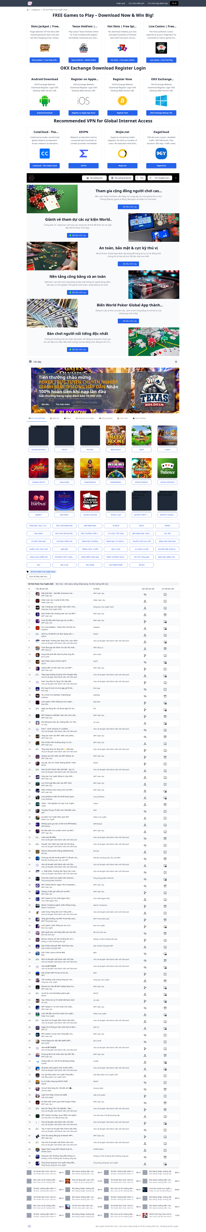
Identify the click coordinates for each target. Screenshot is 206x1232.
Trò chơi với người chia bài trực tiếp (65, 533)
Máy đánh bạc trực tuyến (143, 533)
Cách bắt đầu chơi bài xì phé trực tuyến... (57, 1013)
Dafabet (44, 629)
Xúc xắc (167, 533)
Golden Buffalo (38, 449)
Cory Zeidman (46, 799)
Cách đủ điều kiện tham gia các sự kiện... (57, 620)
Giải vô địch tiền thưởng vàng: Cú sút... (57, 742)
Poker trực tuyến (47, 819)
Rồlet (141, 525)
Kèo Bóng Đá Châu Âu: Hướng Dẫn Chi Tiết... (59, 722)
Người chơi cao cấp (142, 541)
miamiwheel (116, 482)
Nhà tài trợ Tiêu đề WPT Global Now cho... (58, 986)
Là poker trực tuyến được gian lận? (55, 817)
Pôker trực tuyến (90, 549)
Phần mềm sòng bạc (90, 557)
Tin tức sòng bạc (141, 557)
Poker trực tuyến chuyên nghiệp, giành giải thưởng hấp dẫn (74, 384)
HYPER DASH (46, 1151)
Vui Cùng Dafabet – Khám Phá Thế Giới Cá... (58, 627)
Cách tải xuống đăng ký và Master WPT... (57, 1135)
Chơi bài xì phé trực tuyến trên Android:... (58, 878)
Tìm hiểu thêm (58, 404)
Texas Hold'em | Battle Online (83, 26)
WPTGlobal (45, 826)
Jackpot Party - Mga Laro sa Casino (143, 515)
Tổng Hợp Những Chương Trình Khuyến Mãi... (59, 674)
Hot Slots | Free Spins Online (122, 26)
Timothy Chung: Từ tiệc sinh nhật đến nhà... (59, 810)
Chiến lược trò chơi (38, 549)
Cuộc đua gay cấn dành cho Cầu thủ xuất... (58, 647)
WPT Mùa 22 (46, 650)
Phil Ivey (44, 690)
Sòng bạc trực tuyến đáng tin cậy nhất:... (57, 776)
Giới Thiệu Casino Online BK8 (53, 952)
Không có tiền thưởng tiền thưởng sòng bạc (59, 1158)
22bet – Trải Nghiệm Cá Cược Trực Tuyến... (58, 803)
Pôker (167, 525)
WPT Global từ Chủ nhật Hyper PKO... (56, 898)
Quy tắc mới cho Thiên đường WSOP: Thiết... (59, 763)
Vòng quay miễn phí (39, 557)
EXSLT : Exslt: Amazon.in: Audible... (55, 729)
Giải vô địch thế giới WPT (51, 948)
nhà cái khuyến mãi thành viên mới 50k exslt (59, 643)
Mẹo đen (44, 704)
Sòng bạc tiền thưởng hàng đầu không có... (58, 1156)
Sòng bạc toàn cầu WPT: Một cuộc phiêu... (58, 735)
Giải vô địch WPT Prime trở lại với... (55, 973)
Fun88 (43, 1063)
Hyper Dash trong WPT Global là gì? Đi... (57, 1149)
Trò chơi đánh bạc (64, 525)
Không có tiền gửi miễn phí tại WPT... (56, 891)
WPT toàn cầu (46, 596)
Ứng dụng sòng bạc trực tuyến (53, 1165)
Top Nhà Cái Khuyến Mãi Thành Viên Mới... (58, 1020)
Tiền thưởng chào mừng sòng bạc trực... (57, 979)
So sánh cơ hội (142, 549)
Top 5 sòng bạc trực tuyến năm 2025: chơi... (58, 607)
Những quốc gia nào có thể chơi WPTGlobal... (59, 824)
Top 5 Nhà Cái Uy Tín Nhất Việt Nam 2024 (57, 1000)
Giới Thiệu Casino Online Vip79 (53, 661)
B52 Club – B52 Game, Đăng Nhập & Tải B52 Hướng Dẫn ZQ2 (134, 1226)
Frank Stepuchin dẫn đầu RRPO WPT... (56, 1040)
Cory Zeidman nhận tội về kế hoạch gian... (58, 796)
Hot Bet (90, 449)
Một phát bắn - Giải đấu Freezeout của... (57, 593)
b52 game (90, 565)
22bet (43, 806)
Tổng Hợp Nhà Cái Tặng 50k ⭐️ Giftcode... (58, 749)
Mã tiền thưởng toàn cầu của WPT (55, 860)
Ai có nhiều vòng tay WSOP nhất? (54, 1081)
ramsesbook (90, 482)
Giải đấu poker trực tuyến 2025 (53, 1077)
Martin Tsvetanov (48, 907)
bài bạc (44, 853)
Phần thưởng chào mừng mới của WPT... (57, 790)
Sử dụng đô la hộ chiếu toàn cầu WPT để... (58, 1054)
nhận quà (120, 3)
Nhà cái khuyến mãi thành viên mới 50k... (58, 959)
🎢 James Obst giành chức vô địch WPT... (57, 1068)
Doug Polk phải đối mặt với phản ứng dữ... (58, 654)
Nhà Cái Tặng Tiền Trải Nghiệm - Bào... (56, 1108)
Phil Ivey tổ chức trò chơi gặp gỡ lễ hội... (57, 688)
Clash (167, 449)
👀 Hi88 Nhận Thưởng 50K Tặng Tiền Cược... (59, 871)
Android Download (44, 79)
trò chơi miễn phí (136, 3)
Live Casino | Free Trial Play (161, 26)
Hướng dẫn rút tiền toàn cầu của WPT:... (57, 668)
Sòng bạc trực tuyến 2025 (51, 609)
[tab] (37, 418)
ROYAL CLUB (116, 515)
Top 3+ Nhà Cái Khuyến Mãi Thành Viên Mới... (59, 1129)
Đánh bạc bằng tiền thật (168, 557)
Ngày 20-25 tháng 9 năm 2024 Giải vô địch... (59, 1027)
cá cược (44, 724)
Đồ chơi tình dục (48, 934)
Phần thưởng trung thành (117, 557)
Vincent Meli (46, 1090)
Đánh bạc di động (90, 541)
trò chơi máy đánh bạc (158, 3)
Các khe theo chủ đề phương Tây (54, 1118)
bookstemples (141, 482)
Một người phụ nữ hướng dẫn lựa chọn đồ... (59, 932)
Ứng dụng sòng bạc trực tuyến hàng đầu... (58, 1162)
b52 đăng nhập (116, 565)
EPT (42, 711)
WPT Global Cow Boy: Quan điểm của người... (59, 1115)
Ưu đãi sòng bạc (38, 541)
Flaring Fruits (38, 482)
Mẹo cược (115, 549)
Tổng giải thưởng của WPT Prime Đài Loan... (58, 918)
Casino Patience (167, 482)
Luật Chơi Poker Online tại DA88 (54, 1095)
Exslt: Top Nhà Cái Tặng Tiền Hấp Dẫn (56, 681)
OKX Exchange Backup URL (161, 79)
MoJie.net (122, 132)
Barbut (38, 515)
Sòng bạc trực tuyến (38, 525)
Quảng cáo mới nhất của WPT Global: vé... (58, 756)
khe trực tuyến (47, 928)
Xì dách (116, 525)
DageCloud (161, 132)
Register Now (122, 79)
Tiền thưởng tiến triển (91, 533)
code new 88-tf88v (48, 837)
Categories (35, 10)
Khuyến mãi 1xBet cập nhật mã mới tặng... (58, 844)
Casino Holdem (90, 515)
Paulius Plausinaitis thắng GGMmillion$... (57, 851)
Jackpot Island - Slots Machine (168, 515)
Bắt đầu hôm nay (128, 207)
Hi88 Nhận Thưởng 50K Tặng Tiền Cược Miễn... (60, 640)
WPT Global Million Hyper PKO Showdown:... (59, 885)
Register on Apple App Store (83, 79)
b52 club (64, 565)
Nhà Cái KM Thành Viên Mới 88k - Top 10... (58, 769)
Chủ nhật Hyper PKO (49, 901)
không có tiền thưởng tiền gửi (53, 941)
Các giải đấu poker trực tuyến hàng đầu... (58, 1074)
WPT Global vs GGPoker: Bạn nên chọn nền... (59, 715)
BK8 (42, 955)
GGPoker (44, 697)
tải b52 (142, 565)
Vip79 (43, 663)
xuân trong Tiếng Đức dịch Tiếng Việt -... (57, 912)
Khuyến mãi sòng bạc (167, 549)
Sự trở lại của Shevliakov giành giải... (56, 993)
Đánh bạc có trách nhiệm (117, 541)
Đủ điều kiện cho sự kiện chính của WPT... (58, 830)
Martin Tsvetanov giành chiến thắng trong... (59, 905)
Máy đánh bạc (90, 525)
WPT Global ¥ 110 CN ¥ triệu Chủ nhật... (57, 1007)
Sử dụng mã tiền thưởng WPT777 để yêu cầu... (60, 857)
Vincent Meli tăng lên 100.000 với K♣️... (57, 1088)
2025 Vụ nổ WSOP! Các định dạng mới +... (58, 634)
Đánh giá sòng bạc (167, 541)
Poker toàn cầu (47, 602)
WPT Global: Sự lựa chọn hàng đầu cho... (57, 1034)
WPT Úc (44, 1029)
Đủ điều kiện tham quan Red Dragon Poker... (59, 1101)
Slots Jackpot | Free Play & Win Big (44, 26)
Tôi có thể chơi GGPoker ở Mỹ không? (56, 695)
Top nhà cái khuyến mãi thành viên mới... (57, 1142)
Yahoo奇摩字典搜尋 (48, 966)
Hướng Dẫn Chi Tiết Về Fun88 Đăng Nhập (58, 1061)
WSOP (43, 636)
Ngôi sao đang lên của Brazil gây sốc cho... (58, 708)
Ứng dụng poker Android (51, 880)
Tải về (174, 3)
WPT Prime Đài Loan (49, 921)
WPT (43, 812)
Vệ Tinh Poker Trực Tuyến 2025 (55, 10)
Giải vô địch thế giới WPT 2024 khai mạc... (58, 946)
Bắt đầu (41, 404)
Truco (64, 449)
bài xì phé (45, 657)
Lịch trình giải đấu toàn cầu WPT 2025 (56, 783)
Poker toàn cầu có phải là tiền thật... (55, 600)
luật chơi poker (47, 1097)
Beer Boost (116, 449)
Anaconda (64, 482)
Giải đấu (64, 549)
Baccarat (64, 515)
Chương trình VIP (64, 541)
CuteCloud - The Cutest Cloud (45, 132)
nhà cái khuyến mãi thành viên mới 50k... (57, 864)
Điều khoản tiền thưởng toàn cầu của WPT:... (59, 613)
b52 (38, 565)
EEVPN (83, 132)
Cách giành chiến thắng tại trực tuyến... (57, 702)
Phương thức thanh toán (65, 557)
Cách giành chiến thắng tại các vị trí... (56, 925)
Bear (142, 449)
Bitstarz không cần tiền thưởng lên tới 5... (58, 939)
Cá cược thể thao (116, 533)
